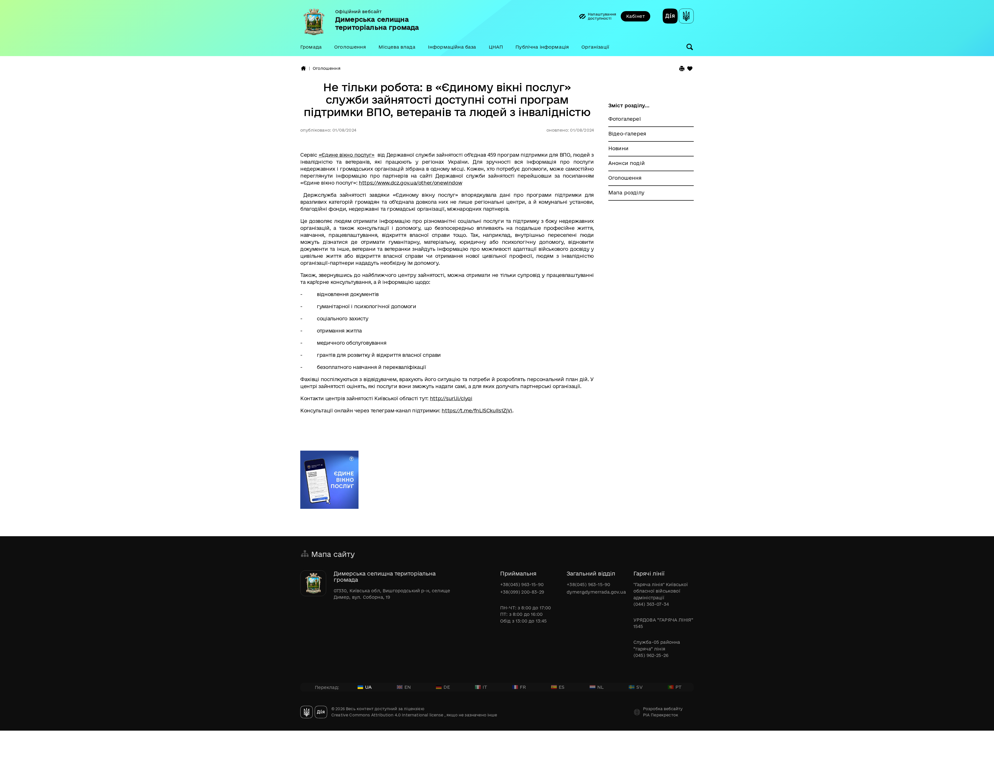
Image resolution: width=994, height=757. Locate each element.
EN (407, 687)
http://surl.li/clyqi (451, 398)
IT (485, 687)
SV (639, 687)
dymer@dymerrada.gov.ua (596, 591)
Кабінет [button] (635, 16)
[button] (311, 47)
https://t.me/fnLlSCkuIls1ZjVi (477, 410)
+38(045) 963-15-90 (522, 584)
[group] (497, 28)
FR (523, 687)
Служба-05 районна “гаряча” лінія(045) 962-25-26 (656, 649)
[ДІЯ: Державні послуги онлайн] (670, 17)
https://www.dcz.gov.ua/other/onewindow (410, 183)
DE (446, 687)
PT (678, 687)
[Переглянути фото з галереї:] (329, 482)
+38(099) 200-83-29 (522, 591)
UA (368, 687)
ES (562, 687)
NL (600, 687)
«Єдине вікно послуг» (347, 155)
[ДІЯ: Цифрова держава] (686, 17)
